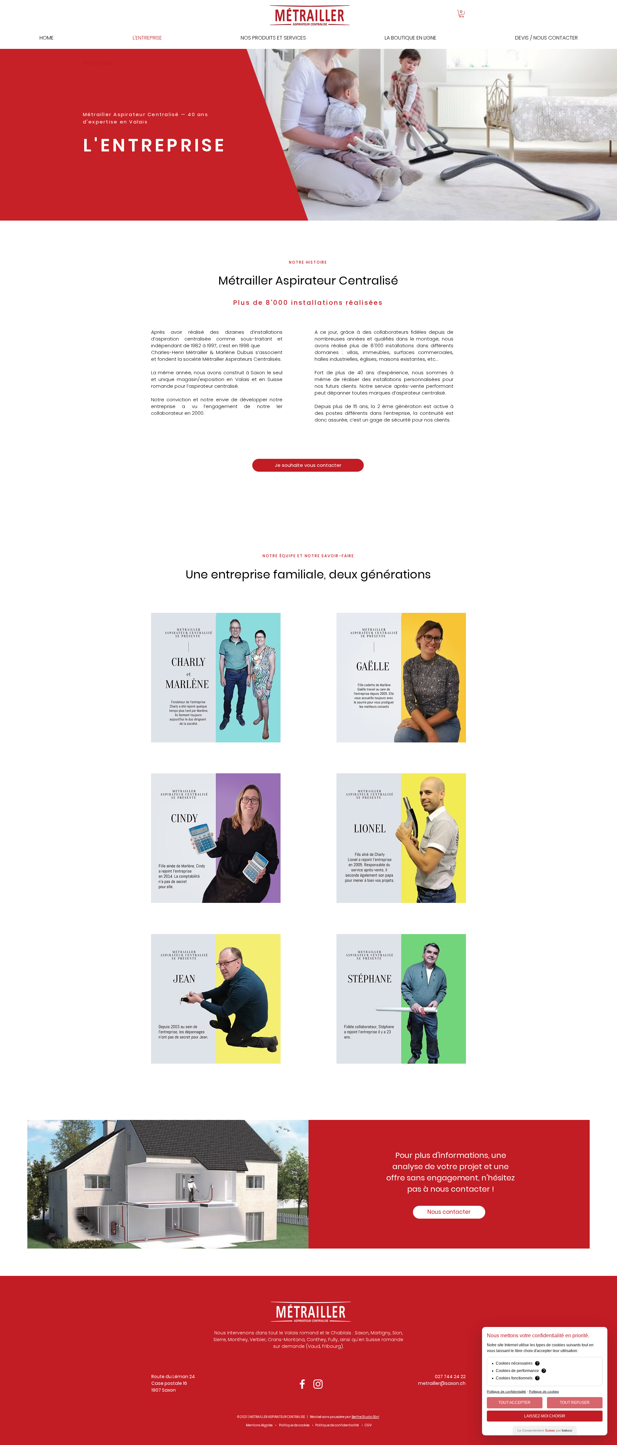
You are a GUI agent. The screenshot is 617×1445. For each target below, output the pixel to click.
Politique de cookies (294, 1425)
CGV (368, 1425)
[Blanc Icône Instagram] (318, 1384)
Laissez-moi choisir (544, 1416)
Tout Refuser (575, 1402)
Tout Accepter (514, 1402)
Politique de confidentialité (337, 1425)
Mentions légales (259, 1425)
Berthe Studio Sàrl (365, 1416)
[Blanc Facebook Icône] (302, 1384)
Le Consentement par (544, 1430)
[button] (461, 14)
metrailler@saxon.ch (442, 1383)
